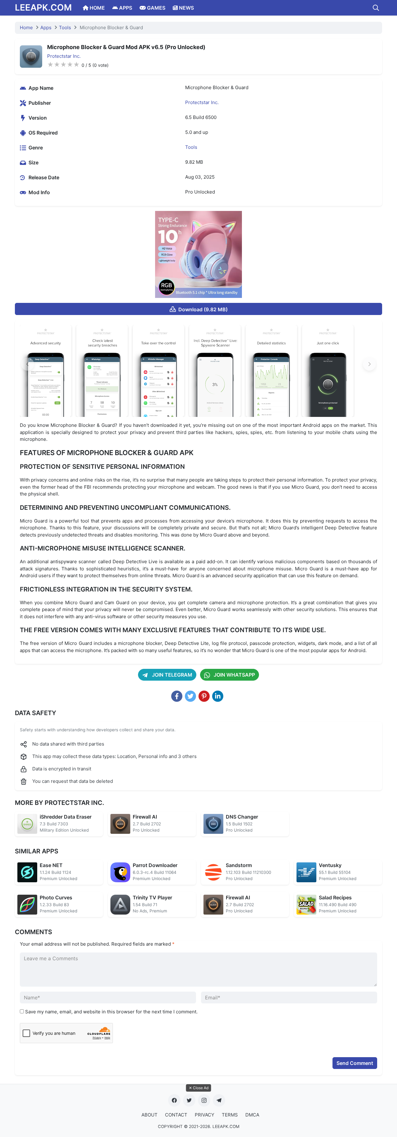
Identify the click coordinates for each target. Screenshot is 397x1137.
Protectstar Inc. (64, 56)
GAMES (155, 8)
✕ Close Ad (198, 1087)
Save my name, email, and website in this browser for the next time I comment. (111, 1012)
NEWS (186, 8)
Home (26, 27)
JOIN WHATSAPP (233, 675)
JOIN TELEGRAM (171, 675)
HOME (96, 8)
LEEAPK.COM (43, 7)
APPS (125, 8)
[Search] (376, 8)
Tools (65, 27)
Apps (45, 27)
